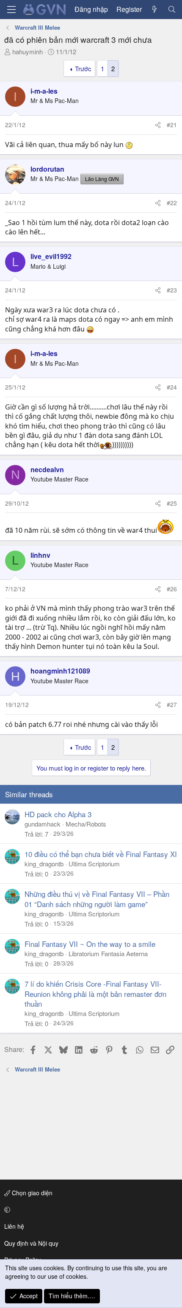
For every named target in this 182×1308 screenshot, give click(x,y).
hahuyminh (27, 51)
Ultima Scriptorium (94, 863)
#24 (172, 387)
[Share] (158, 125)
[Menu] (11, 9)
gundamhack (43, 823)
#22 (172, 202)
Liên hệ (14, 1226)
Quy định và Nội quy (31, 1243)
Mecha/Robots (86, 823)
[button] (89, 1209)
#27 (172, 704)
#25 (172, 503)
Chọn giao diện (31, 1192)
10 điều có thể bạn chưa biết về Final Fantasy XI (101, 854)
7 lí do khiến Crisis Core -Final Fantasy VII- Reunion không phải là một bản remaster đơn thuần (95, 993)
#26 (172, 588)
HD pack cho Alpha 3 (58, 814)
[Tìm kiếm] (171, 9)
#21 (172, 124)
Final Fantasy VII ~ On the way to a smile (90, 943)
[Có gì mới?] (154, 9)
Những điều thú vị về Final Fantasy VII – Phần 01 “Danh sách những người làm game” (97, 898)
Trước (83, 68)
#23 (172, 290)
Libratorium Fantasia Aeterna (108, 953)
